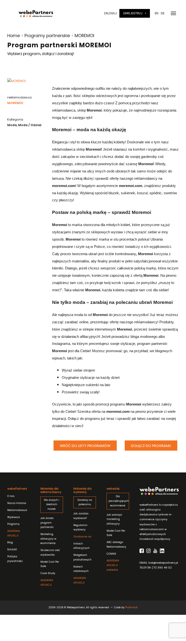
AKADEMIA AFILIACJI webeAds (113, 565)
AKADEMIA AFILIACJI (13, 533)
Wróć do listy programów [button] (85, 445)
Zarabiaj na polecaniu (84, 502)
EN (156, 13)
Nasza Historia (16, 503)
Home (13, 36)
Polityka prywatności (15, 559)
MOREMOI (15, 103)
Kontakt (12, 549)
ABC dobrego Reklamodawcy (116, 544)
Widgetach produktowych (82, 557)
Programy (13, 524)
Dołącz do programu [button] (151, 445)
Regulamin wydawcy (80, 527)
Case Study (47, 573)
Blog (10, 542)
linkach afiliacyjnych (82, 542)
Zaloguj (110, 13)
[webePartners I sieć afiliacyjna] (35, 13)
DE (162, 13)
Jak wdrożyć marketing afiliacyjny (114, 519)
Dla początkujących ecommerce (117, 501)
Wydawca (13, 517)
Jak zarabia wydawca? (80, 516)
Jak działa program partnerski (47, 522)
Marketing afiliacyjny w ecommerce (48, 538)
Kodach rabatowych (81, 569)
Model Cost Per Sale (49, 564)
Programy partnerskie (47, 36)
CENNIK (111, 554)
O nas (11, 496)
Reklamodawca (17, 510)
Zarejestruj (132, 13)
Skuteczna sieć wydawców (50, 552)
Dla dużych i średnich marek (51, 504)
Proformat (131, 607)
